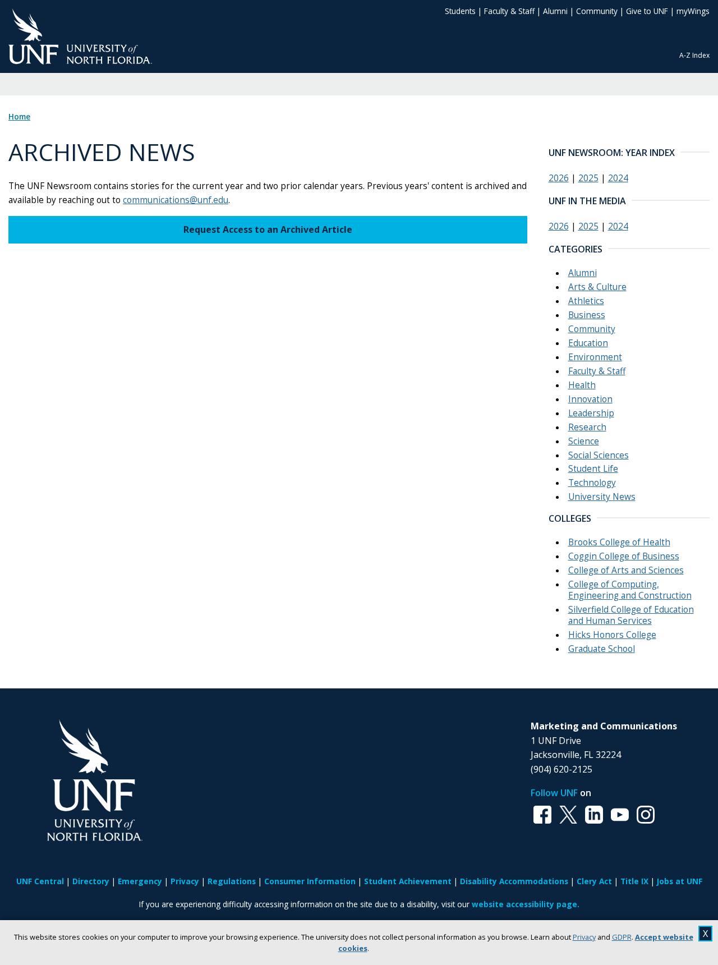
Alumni (555, 11)
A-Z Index (694, 55)
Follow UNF (554, 793)
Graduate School (601, 649)
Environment (595, 357)
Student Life (593, 469)
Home (19, 116)
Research (587, 427)
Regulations (232, 881)
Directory (90, 881)
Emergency (140, 881)
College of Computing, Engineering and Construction (630, 589)
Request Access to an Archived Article (267, 229)
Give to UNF (647, 11)
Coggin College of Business (623, 556)
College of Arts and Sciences (626, 570)
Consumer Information (310, 881)
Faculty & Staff (509, 11)
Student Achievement (408, 881)
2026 (559, 178)
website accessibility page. (525, 904)
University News (602, 497)
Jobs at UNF (679, 881)
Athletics (586, 301)
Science (583, 441)
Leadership (591, 413)
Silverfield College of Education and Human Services (631, 615)
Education (588, 343)
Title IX (634, 881)
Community (597, 11)
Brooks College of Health (619, 542)
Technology (592, 483)
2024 (618, 178)
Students (460, 11)
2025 (588, 178)
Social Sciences (598, 455)
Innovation (590, 399)
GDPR (622, 937)
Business (586, 315)
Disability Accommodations (514, 881)
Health (582, 385)
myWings (693, 11)
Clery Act (594, 881)
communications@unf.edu (175, 200)
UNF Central (40, 881)
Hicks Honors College (612, 635)
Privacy (584, 937)
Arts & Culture (597, 287)
